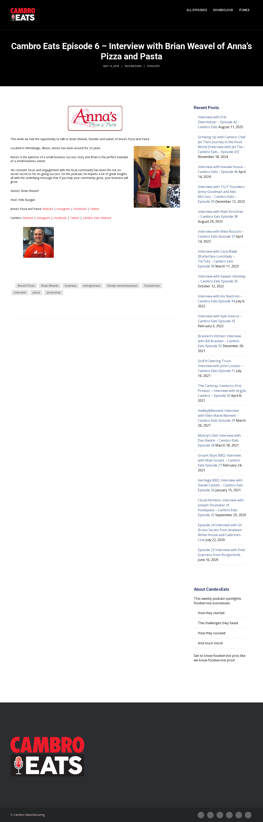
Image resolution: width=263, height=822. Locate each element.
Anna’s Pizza (26, 285)
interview (20, 292)
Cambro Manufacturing (29, 815)
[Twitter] (210, 815)
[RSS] (220, 815)
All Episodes (197, 10)
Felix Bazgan (133, 66)
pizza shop (54, 292)
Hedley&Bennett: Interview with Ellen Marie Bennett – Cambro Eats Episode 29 (218, 415)
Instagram (63, 209)
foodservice (152, 285)
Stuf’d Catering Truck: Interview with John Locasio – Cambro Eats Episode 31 (220, 366)
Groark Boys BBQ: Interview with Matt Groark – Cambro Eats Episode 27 (219, 460)
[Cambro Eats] (22, 15)
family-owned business (122, 285)
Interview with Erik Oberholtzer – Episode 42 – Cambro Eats (219, 122)
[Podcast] (229, 815)
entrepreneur (91, 285)
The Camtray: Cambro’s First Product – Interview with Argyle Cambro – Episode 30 (222, 390)
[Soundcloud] (248, 815)
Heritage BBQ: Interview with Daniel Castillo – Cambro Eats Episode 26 (220, 485)
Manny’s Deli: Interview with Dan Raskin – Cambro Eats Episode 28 (219, 440)
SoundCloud (223, 10)
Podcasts (153, 66)
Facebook (80, 209)
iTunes (244, 10)
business (70, 285)
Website (48, 209)
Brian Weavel (49, 285)
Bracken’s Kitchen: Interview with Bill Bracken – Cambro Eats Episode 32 (219, 341)
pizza (36, 292)
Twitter (95, 209)
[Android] (238, 815)
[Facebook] (201, 815)
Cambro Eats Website (97, 218)
